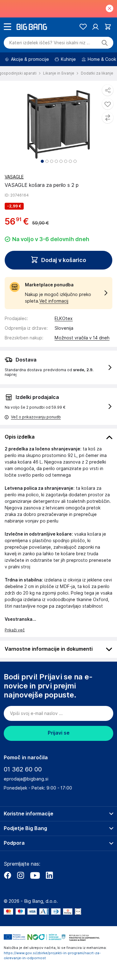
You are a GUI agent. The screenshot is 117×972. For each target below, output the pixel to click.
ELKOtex (64, 318)
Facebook (7, 875)
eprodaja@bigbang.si (26, 778)
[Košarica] (107, 26)
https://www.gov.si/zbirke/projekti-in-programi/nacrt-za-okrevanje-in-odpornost (52, 955)
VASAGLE (14, 176)
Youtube (35, 875)
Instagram (20, 875)
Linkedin (49, 875)
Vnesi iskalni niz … (49, 42)
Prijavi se (59, 733)
